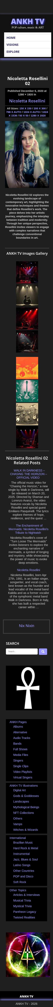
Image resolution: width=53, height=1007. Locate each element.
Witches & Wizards (25, 829)
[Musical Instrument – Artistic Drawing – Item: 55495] (27, 305)
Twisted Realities (24, 917)
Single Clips (20, 766)
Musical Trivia (22, 900)
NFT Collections (23, 812)
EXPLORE (12, 52)
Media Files (20, 754)
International (18, 838)
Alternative (20, 732)
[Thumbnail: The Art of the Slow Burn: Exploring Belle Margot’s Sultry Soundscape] (27, 447)
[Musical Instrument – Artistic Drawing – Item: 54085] (27, 424)
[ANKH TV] (28, 709)
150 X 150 (25, 108)
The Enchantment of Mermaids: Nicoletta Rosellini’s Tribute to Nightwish (28, 529)
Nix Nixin (26, 625)
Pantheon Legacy (24, 911)
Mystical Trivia (22, 906)
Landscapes (21, 801)
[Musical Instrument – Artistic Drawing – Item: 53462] (27, 378)
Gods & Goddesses (26, 795)
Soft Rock (19, 882)
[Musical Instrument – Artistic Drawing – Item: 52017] (27, 401)
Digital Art (19, 790)
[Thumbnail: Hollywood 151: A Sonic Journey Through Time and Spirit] (27, 351)
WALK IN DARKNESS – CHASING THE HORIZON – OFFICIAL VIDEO (28, 474)
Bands (17, 743)
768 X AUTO (13, 112)
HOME (10, 38)
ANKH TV (27, 21)
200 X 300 (40, 108)
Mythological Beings (26, 807)
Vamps (17, 824)
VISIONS (12, 45)
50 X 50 (23, 115)
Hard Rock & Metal (25, 848)
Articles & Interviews (26, 894)
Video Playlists (22, 771)
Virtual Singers (22, 777)
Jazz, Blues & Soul (25, 859)
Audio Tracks (21, 738)
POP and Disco (23, 876)
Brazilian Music (23, 842)
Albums (18, 726)
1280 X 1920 (38, 115)
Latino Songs (21, 865)
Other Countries (23, 870)
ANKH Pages (18, 722)
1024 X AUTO (31, 112)
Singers (18, 760)
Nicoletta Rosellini (27, 101)
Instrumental (21, 853)
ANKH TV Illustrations (24, 785)
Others (17, 818)
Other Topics (18, 890)
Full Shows (20, 749)
